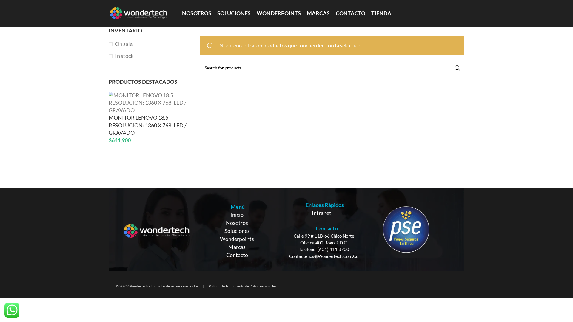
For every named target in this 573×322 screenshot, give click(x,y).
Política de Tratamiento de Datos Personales (242, 286)
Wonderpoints (237, 239)
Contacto (237, 255)
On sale (124, 44)
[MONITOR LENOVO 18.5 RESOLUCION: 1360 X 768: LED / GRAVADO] (150, 102)
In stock (124, 55)
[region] (286, 229)
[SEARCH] (457, 68)
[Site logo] (138, 13)
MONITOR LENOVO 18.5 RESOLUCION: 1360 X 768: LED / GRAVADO (148, 125)
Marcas (237, 247)
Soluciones (237, 230)
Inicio (237, 214)
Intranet (321, 213)
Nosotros (237, 222)
